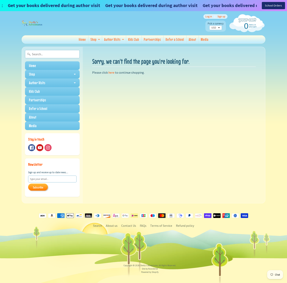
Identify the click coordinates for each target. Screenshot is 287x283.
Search (97, 226)
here (111, 72)
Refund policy (185, 226)
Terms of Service (161, 226)
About (192, 39)
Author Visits (112, 39)
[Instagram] (48, 147)
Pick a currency (216, 23)
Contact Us (128, 226)
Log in (208, 16)
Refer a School (175, 39)
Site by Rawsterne (150, 268)
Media (204, 39)
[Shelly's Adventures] (32, 23)
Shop (93, 39)
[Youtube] (39, 147)
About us (112, 226)
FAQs (143, 226)
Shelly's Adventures (149, 265)
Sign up (221, 16)
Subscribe (38, 187)
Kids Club (133, 39)
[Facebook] (31, 147)
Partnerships (152, 39)
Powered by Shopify (150, 272)
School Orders (273, 5)
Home (82, 39)
